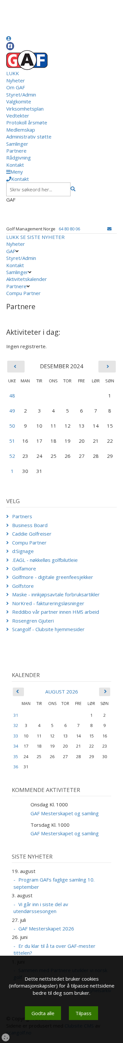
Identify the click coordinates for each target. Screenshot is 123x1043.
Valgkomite (18, 101)
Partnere (16, 150)
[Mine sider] (8, 38)
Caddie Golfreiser (31, 533)
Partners (22, 516)
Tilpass (83, 1013)
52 (12, 456)
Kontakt (15, 164)
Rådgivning (18, 157)
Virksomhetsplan (25, 108)
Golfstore (23, 586)
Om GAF (15, 87)
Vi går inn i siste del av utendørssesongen (40, 907)
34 (15, 746)
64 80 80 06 (69, 229)
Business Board (30, 525)
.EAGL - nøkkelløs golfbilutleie (45, 560)
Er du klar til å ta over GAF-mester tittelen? (54, 949)
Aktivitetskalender (26, 279)
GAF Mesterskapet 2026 (46, 928)
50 (12, 425)
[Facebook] (10, 46)
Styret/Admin (21, 94)
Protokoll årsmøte (26, 122)
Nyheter (15, 80)
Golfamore (24, 568)
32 (15, 725)
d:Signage (23, 551)
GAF (10, 251)
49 (12, 410)
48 (12, 395)
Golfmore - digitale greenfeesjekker (52, 577)
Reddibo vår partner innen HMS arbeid (55, 611)
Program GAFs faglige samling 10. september (53, 883)
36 (15, 767)
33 (15, 736)
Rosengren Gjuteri (33, 620)
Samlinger (17, 143)
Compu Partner (23, 293)
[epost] (109, 229)
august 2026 (61, 691)
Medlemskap (20, 129)
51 (12, 440)
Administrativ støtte (28, 136)
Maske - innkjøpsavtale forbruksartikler (56, 594)
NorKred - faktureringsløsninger (48, 603)
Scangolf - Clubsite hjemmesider (48, 629)
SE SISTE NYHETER (42, 237)
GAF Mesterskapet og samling (65, 813)
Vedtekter (17, 115)
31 (15, 715)
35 (15, 756)
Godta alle (42, 1013)
